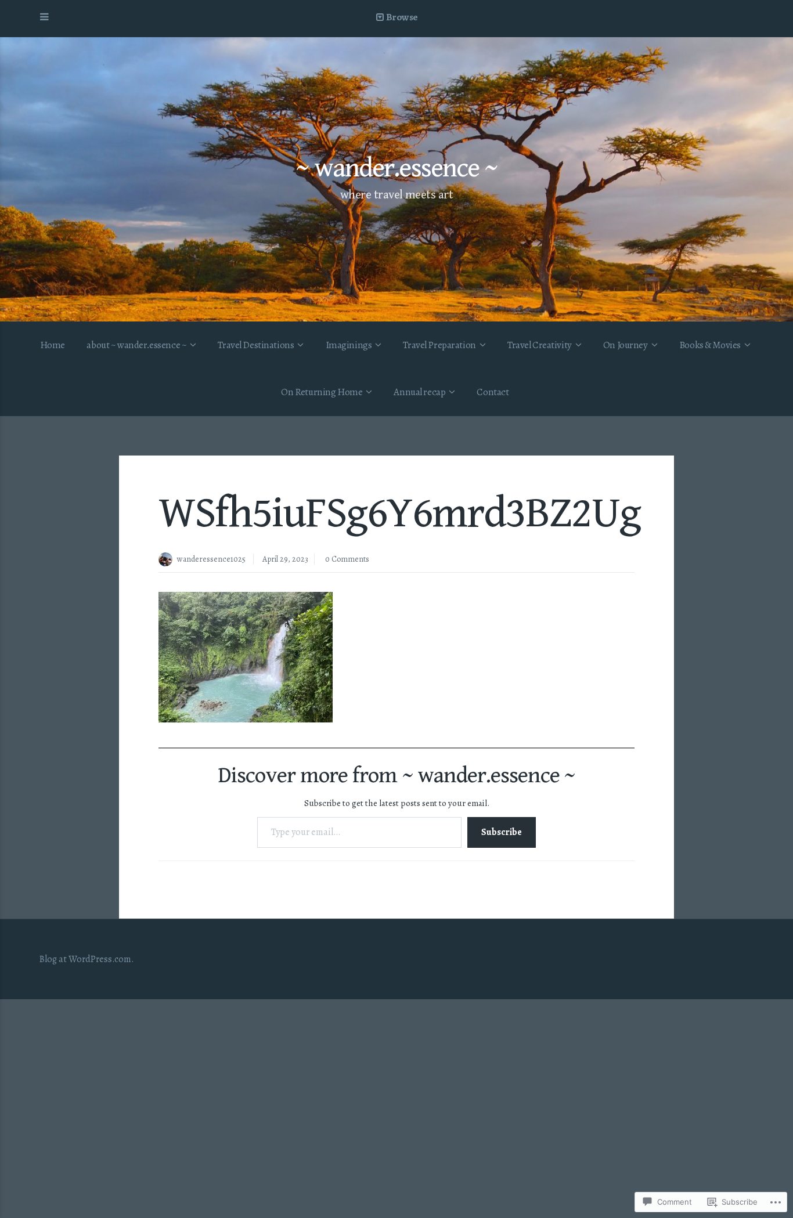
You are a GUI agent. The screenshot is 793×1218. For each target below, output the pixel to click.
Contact (493, 392)
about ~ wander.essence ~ (136, 345)
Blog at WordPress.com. (86, 959)
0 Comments (347, 559)
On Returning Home (321, 392)
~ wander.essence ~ (396, 168)
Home (52, 345)
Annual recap (419, 392)
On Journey (625, 345)
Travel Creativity (539, 345)
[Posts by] (167, 560)
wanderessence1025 (211, 559)
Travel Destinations (256, 345)
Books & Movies (710, 345)
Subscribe (501, 832)
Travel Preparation (439, 345)
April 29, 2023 (285, 559)
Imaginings (349, 345)
